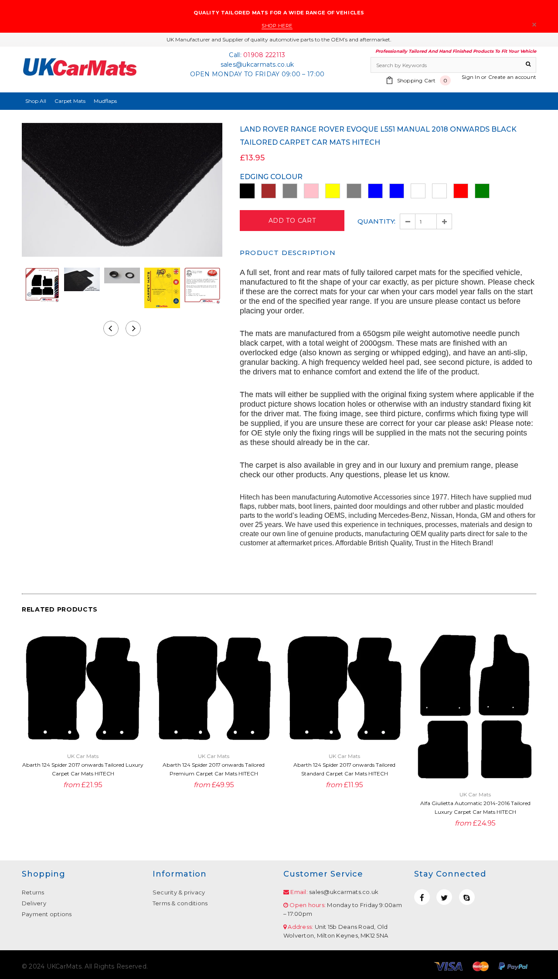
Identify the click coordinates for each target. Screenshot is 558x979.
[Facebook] (422, 897)
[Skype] (467, 897)
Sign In (471, 77)
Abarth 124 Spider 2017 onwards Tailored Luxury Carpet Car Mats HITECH (82, 769)
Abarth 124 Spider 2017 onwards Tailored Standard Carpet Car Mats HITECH (344, 769)
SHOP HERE (277, 26)
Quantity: (376, 221)
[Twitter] (444, 897)
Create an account (512, 77)
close (534, 25)
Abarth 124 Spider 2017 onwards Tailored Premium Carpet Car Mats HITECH (214, 769)
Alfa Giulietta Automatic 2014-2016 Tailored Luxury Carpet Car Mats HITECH (475, 807)
